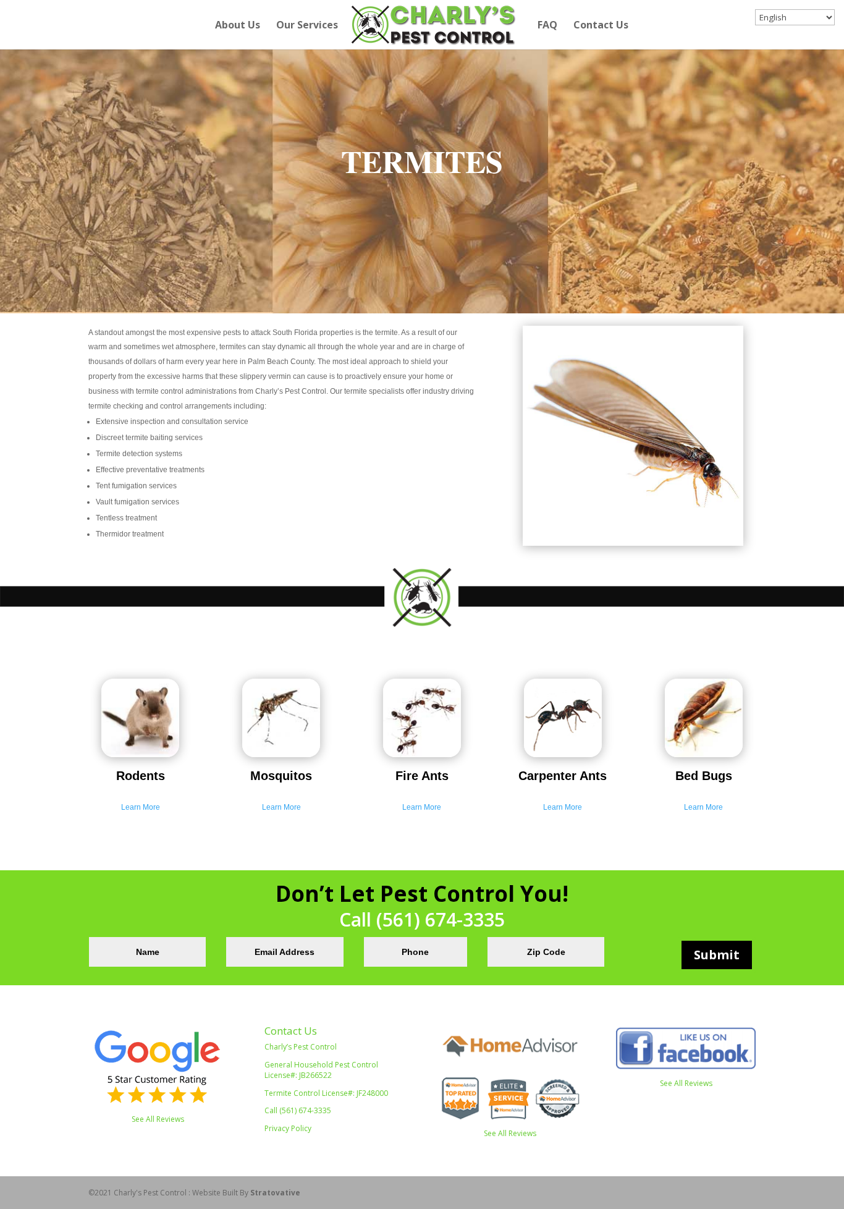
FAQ (547, 26)
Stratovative (275, 1192)
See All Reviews (158, 1119)
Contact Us (600, 26)
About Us (237, 26)
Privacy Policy (287, 1128)
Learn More (140, 807)
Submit (717, 954)
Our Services (307, 26)
